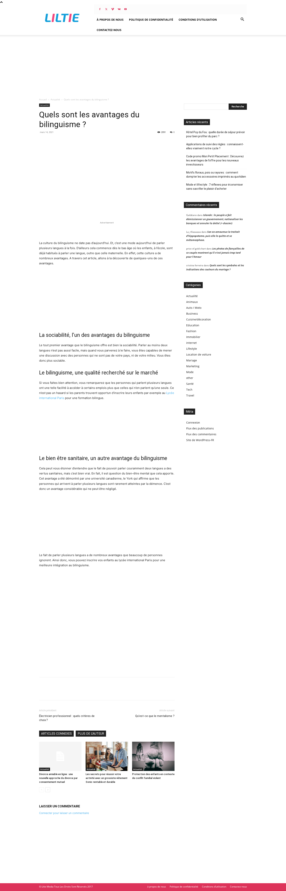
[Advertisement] (143, 64)
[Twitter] (106, 9)
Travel (190, 395)
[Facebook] (100, 9)
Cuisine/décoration (198, 319)
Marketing (192, 366)
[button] (242, 20)
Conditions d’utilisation (198, 19)
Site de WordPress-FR (200, 440)
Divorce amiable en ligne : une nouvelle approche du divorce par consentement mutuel (58, 778)
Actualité (55, 99)
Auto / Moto (193, 308)
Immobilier (193, 337)
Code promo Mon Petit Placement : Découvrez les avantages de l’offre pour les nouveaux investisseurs (215, 160)
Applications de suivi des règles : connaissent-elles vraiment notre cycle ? (215, 146)
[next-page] (47, 789)
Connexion (193, 422)
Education (192, 325)
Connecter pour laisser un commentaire (64, 813)
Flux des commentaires (201, 434)
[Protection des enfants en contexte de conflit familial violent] (153, 756)
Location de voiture (198, 354)
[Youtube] (125, 9)
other (189, 378)
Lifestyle (191, 348)
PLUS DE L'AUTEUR (91, 733)
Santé (190, 384)
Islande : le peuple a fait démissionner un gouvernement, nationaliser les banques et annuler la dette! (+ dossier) (214, 219)
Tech (189, 389)
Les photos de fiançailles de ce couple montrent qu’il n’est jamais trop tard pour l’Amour (215, 252)
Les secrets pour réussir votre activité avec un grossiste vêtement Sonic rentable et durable (106, 778)
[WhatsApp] (70, 692)
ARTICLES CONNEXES (56, 733)
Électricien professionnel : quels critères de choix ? (67, 718)
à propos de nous (110, 19)
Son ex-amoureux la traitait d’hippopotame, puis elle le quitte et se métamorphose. (213, 236)
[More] (79, 692)
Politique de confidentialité (151, 19)
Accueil (43, 99)
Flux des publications (200, 428)
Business (192, 313)
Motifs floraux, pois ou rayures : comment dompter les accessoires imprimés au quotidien (216, 174)
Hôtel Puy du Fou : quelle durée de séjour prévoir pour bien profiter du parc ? (215, 134)
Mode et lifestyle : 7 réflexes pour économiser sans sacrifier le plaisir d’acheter (214, 186)
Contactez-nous (109, 30)
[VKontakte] (119, 9)
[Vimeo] (113, 9)
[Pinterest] (61, 692)
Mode (190, 372)
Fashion (191, 331)
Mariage (191, 360)
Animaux (192, 302)
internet (191, 343)
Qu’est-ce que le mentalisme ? (155, 716)
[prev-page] (41, 789)
